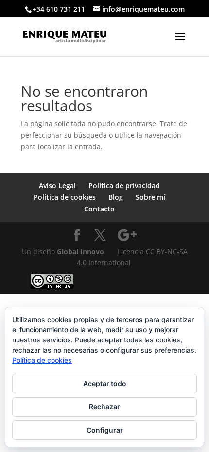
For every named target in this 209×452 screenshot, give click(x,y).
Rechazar (104, 407)
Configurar (105, 430)
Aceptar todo (104, 383)
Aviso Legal (57, 185)
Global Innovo (80, 251)
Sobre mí (150, 197)
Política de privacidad (124, 185)
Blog (115, 197)
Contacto (99, 208)
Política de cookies (65, 197)
